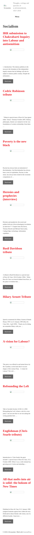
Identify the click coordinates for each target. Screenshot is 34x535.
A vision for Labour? (16, 341)
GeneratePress (27, 532)
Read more (8, 81)
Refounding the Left (16, 386)
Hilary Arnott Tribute (17, 296)
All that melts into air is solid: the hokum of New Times (17, 483)
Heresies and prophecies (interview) (11, 195)
